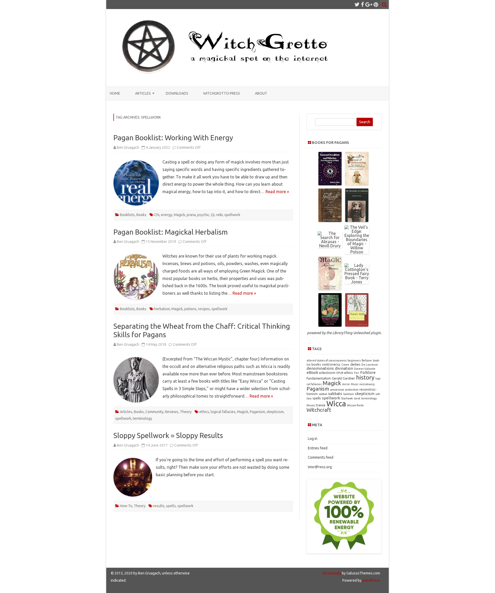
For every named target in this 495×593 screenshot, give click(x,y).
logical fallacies (223, 412)
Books (141, 215)
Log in (312, 438)
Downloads (177, 93)
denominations (320, 368)
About (261, 93)
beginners (354, 360)
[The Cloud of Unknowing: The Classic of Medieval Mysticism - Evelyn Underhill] (356, 184)
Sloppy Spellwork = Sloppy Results (168, 435)
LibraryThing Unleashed (351, 333)
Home (115, 93)
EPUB (339, 372)
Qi (212, 215)
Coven (345, 364)
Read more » (277, 191)
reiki (219, 215)
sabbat (323, 394)
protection (351, 389)
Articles (143, 93)
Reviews (171, 412)
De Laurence (369, 364)
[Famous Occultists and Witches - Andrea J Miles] (330, 184)
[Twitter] (357, 4)
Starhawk (347, 398)
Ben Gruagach (128, 147)
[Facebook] (362, 4)
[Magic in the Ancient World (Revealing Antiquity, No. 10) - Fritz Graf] (330, 288)
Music (354, 384)
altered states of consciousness (326, 360)
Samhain (348, 394)
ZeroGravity (331, 573)
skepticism (275, 412)
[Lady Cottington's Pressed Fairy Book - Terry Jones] (356, 281)
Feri (356, 372)
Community (154, 412)
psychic (203, 215)
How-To (126, 506)
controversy (331, 364)
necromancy (367, 384)
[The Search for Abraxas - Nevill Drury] (330, 245)
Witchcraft (319, 410)
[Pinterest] (376, 4)
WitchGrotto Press (221, 93)
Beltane (367, 360)
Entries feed (317, 448)
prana (191, 215)
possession (337, 389)
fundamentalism (319, 378)
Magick (179, 215)
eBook (312, 372)
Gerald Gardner (343, 378)
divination (344, 368)
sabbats (335, 393)
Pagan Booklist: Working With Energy (173, 138)
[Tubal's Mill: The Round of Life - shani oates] (356, 325)
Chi (156, 215)
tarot (357, 398)
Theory (186, 412)
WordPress (370, 580)
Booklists (127, 215)
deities (355, 364)
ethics (204, 412)
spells (171, 506)
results (158, 506)
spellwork (232, 215)
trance (320, 405)
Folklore (368, 372)
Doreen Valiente (364, 368)
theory (311, 405)
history (365, 377)
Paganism (257, 412)
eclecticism (327, 372)
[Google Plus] (368, 4)
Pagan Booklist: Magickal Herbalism (170, 232)
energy (166, 215)
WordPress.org (320, 467)
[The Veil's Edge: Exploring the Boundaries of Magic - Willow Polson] (356, 252)
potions (190, 309)
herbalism (162, 309)
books (316, 364)
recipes (204, 309)
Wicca (336, 403)
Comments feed (320, 457)
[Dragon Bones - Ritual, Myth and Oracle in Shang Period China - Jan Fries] (330, 325)
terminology (142, 418)
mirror (346, 384)
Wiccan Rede (355, 405)
